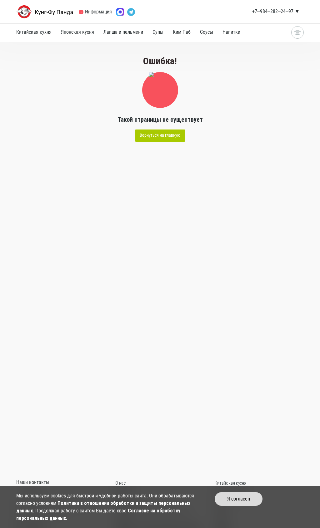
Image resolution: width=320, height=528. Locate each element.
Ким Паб (182, 32)
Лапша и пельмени (123, 32)
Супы (157, 32)
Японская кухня (77, 32)
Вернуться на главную (160, 135)
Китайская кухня (34, 32)
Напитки (231, 32)
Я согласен (238, 499)
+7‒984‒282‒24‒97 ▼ (276, 11)
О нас (120, 483)
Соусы (206, 32)
